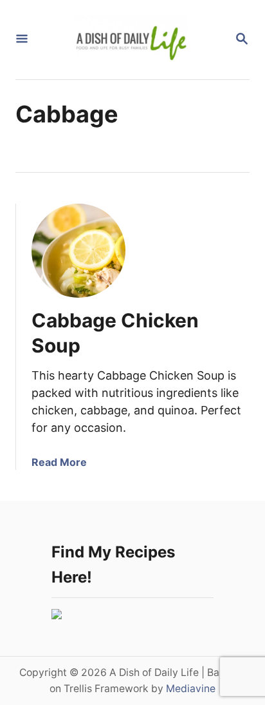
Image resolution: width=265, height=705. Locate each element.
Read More (59, 462)
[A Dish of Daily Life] (131, 39)
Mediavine (190, 688)
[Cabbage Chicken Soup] (78, 251)
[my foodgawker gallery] (56, 615)
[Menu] (22, 39)
